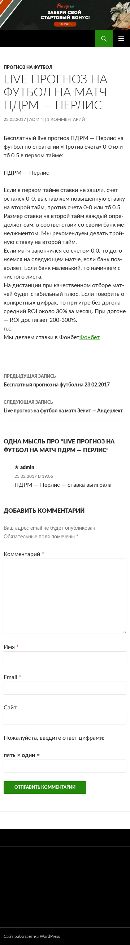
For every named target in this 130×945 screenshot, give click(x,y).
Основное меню (121, 38)
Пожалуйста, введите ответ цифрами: (54, 738)
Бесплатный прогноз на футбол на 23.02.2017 (57, 381)
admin (36, 119)
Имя (11, 647)
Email (12, 677)
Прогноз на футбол (28, 67)
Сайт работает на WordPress (32, 936)
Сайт (10, 707)
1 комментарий (66, 119)
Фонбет (89, 337)
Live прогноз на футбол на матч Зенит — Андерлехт (63, 407)
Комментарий (24, 554)
